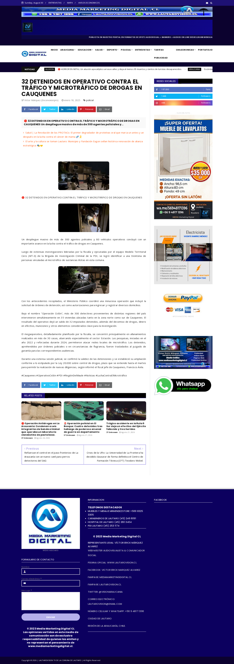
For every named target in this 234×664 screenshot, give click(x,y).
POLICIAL (126, 49)
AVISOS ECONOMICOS (89, 2)
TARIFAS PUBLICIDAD (161, 53)
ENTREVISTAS (55, 2)
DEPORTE (112, 49)
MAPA (70, 2)
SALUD (99, 49)
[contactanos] (183, 395)
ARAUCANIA (67, 49)
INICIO (54, 49)
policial (90, 100)
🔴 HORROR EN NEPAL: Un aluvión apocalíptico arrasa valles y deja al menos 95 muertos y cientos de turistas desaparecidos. (74, 69)
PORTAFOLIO (205, 49)
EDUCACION (84, 49)
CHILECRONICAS (185, 49)
